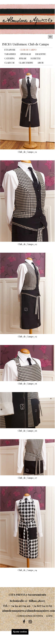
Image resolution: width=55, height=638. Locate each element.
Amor (40, 62)
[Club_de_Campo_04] (27, 527)
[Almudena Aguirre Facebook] (24, 622)
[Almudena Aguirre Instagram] (30, 622)
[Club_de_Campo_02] (27, 201)
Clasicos (9, 62)
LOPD (49, 616)
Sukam (22, 58)
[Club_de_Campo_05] (27, 363)
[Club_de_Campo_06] (27, 410)
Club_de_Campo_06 (27, 431)
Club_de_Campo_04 (27, 570)
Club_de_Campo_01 (27, 152)
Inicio (6, 44)
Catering (9, 58)
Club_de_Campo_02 (27, 244)
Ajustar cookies (20, 632)
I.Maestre (40, 54)
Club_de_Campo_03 (27, 336)
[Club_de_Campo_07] (27, 457)
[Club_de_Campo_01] (27, 108)
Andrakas (25, 54)
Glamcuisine (26, 62)
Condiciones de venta (30, 616)
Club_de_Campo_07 (27, 478)
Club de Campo (28, 49)
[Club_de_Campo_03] (27, 293)
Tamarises (10, 54)
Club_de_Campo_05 (27, 384)
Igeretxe (36, 58)
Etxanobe (9, 49)
